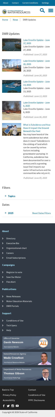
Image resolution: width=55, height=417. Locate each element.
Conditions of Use (14, 320)
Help (8, 330)
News (15, 19)
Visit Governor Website (11, 347)
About (5, 3)
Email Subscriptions (16, 257)
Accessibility (9, 400)
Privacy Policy (9, 395)
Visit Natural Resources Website (14, 362)
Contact (15, 3)
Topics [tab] (11, 196)
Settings (45, 3)
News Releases (13, 296)
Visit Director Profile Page (12, 378)
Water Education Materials (19, 301)
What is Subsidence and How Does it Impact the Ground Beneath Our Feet (36, 128)
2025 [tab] (11, 213)
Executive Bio (12, 243)
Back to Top (8, 389)
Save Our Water (13, 277)
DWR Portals (12, 306)
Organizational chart (16, 248)
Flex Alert (11, 281)
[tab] (27, 196)
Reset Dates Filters (41, 213)
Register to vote (14, 272)
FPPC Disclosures (36, 400)
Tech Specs (11, 325)
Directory (10, 238)
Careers (10, 252)
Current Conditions (30, 3)
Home (5, 19)
